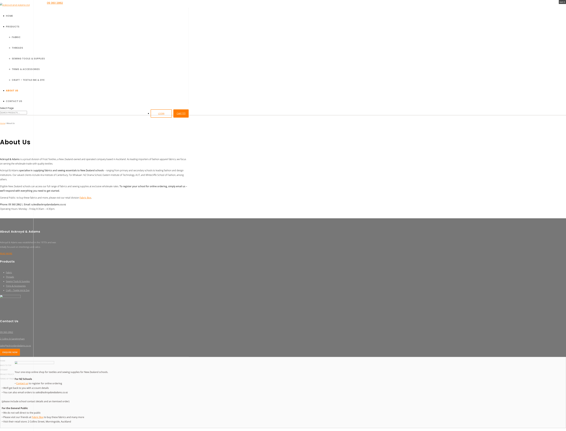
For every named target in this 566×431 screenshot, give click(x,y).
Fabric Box (85, 197)
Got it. (562, 2)
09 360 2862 (55, 3)
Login (161, 113)
